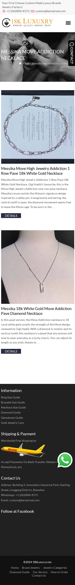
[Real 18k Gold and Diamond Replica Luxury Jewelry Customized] (28, 26)
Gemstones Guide (12, 417)
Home (15, 567)
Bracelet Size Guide (13, 402)
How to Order (59, 572)
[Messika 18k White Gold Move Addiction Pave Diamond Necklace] (37, 303)
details (11, 215)
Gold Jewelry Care (12, 422)
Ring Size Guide (10, 397)
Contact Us (39, 575)
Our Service (40, 572)
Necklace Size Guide (13, 407)
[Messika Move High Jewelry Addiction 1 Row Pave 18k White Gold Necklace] (37, 162)
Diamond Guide (11, 412)
